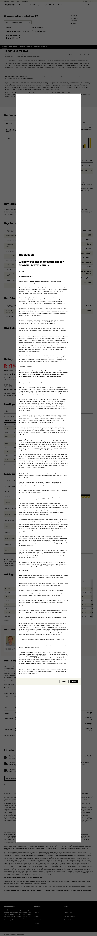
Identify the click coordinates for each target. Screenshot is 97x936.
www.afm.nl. (33, 656)
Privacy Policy (63, 381)
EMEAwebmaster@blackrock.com (31, 663)
